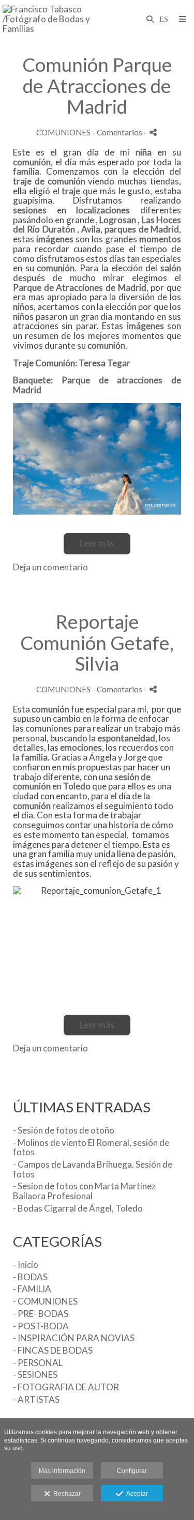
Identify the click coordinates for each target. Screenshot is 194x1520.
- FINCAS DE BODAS (53, 1350)
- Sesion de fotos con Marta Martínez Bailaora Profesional (84, 1191)
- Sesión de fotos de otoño (63, 1130)
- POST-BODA (41, 1326)
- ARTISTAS (36, 1399)
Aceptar (135, 1493)
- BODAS (30, 1276)
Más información (62, 1471)
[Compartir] (153, 132)
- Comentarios (118, 132)
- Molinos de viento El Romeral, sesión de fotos (91, 1147)
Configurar (132, 1471)
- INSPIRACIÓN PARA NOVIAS (74, 1337)
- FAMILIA (32, 1288)
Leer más (97, 543)
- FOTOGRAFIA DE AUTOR (66, 1387)
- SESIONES (35, 1374)
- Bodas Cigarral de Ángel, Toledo (78, 1208)
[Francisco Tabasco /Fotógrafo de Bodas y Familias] (50, 19)
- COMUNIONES (45, 1301)
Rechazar (65, 1493)
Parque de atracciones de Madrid (97, 385)
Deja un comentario (50, 567)
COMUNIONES (63, 132)
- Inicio (25, 1264)
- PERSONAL (38, 1362)
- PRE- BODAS (40, 1313)
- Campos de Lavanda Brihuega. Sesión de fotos (92, 1169)
